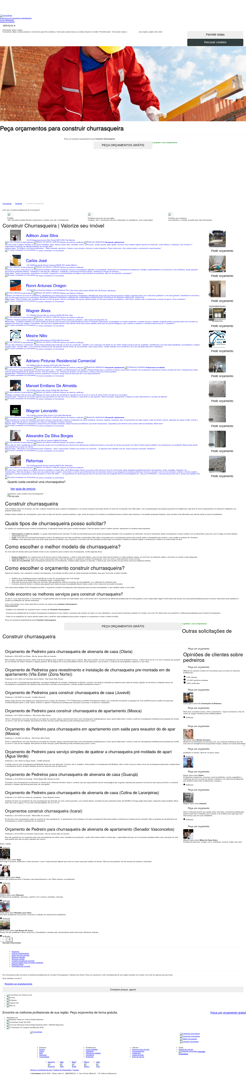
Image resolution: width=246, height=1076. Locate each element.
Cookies (76, 1070)
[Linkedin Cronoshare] (189, 1042)
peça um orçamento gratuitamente (18, 18)
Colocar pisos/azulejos (20, 953)
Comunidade (44, 1057)
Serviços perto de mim (140, 1049)
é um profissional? (7, 20)
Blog (41, 1053)
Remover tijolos (17, 964)
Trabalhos (90, 1051)
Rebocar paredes (18, 957)
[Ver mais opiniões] (10, 939)
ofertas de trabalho (7, 22)
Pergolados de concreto (21, 966)
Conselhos (90, 1055)
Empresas (90, 1057)
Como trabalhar (92, 1049)
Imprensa (43, 1055)
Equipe (42, 1049)
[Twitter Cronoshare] (188, 1039)
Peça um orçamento (198, 648)
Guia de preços (138, 1057)
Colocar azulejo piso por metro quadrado (27, 962)
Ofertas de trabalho (93, 1053)
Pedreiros (15, 951)
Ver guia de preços (22, 488)
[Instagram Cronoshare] (190, 1034)
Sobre (41, 1051)
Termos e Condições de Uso (41, 1070)
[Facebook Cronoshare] (190, 1036)
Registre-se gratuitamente (18, 983)
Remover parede (18, 959)
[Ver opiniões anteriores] (3, 939)
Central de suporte (186, 1049)
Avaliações (136, 1053)
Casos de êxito (138, 1055)
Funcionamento (138, 1051)
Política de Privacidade (62, 1070)
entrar (2, 18)
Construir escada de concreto (23, 961)
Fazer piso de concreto (20, 955)
